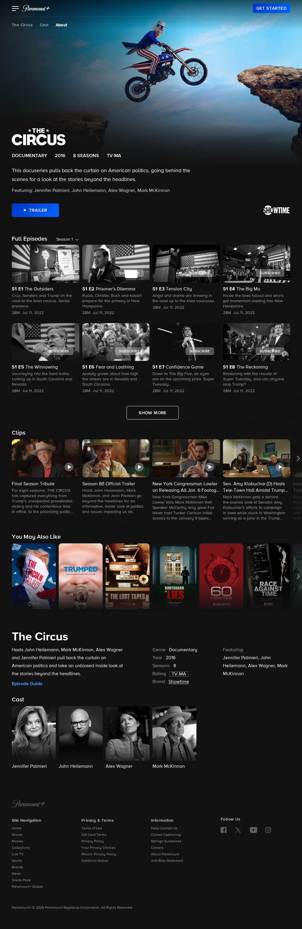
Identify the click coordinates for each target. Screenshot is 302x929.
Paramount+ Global (27, 887)
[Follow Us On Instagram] (268, 830)
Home (17, 828)
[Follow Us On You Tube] (253, 830)
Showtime (178, 682)
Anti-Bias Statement (167, 861)
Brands (17, 867)
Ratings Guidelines (166, 841)
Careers (157, 848)
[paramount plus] (36, 8)
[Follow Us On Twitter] (238, 829)
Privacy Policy (92, 841)
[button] (15, 9)
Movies (17, 841)
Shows (17, 835)
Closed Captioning (166, 835)
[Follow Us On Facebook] (223, 830)
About (61, 25)
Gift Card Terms (93, 835)
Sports (17, 861)
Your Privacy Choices (98, 848)
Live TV (18, 854)
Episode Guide (27, 683)
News (16, 874)
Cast (44, 25)
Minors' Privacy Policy (98, 854)
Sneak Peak (21, 880)
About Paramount (165, 854)
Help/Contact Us (164, 828)
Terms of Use (91, 828)
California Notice (94, 861)
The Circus (22, 25)
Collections (21, 848)
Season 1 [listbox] (64, 239)
